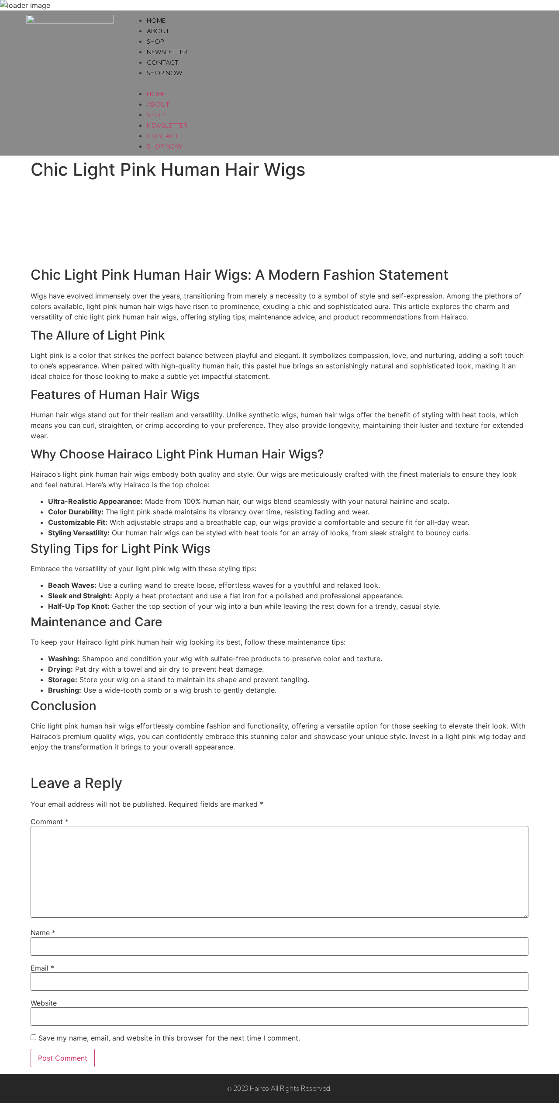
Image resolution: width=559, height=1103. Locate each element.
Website (44, 1002)
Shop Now (165, 73)
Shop (155, 41)
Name (43, 932)
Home (156, 20)
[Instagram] (523, 83)
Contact (163, 62)
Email (42, 967)
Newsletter (167, 52)
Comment (50, 821)
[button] (317, 83)
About (158, 31)
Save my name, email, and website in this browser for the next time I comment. (169, 1037)
